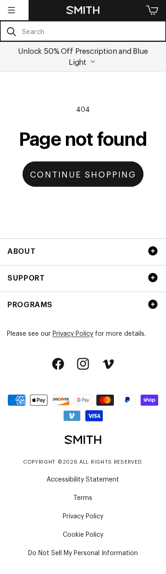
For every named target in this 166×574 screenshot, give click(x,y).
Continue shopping (83, 173)
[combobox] (83, 31)
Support (26, 277)
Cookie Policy (83, 533)
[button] (11, 10)
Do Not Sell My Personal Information (83, 552)
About (21, 251)
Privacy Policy (73, 332)
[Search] (11, 31)
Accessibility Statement (83, 478)
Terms (82, 497)
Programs (30, 304)
